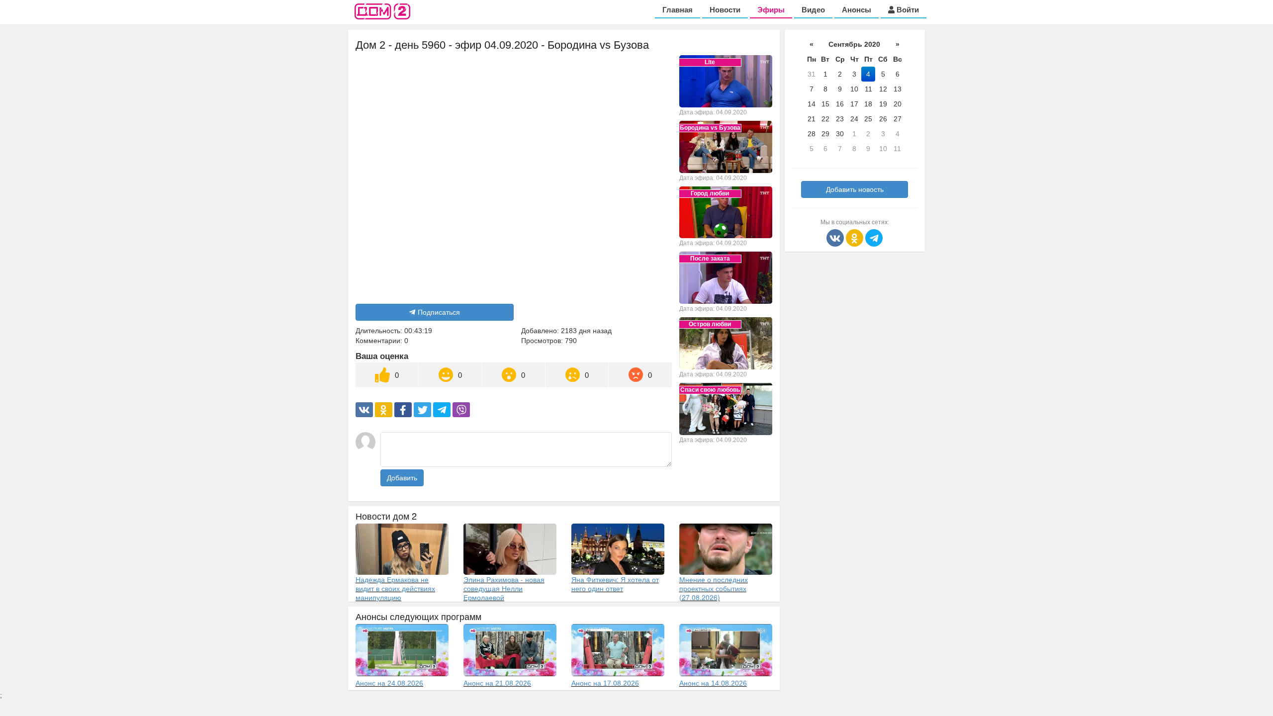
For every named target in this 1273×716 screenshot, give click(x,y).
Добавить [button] (402, 478)
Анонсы (856, 9)
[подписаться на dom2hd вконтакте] (836, 237)
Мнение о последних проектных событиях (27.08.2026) (713, 588)
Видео (813, 9)
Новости (725, 9)
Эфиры (771, 9)
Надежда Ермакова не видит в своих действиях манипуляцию (395, 588)
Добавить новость (855, 189)
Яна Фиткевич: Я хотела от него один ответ (615, 583)
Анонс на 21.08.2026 (497, 683)
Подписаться (439, 312)
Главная (677, 9)
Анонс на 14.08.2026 (713, 683)
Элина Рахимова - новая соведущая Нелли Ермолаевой (504, 588)
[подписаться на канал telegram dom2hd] (874, 237)
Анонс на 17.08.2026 (605, 683)
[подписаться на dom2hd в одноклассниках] (855, 237)
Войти (907, 9)
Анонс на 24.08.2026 (389, 683)
